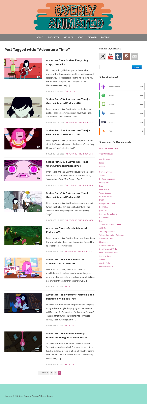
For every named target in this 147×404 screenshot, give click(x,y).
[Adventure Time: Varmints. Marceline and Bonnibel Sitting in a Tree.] (23, 303)
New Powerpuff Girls (108, 249)
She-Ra (102, 175)
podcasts (88, 122)
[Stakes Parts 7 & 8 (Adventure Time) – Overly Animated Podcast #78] (23, 107)
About (39, 37)
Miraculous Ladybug (108, 148)
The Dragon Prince (107, 231)
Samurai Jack (105, 256)
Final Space (104, 189)
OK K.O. (102, 228)
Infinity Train (104, 182)
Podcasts (53, 37)
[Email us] (134, 56)
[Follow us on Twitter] (102, 56)
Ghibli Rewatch (105, 159)
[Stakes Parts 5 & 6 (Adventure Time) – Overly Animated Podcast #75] (23, 139)
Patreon (105, 37)
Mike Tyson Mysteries (108, 252)
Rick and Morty (105, 196)
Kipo (101, 186)
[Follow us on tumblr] (118, 56)
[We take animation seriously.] (73, 16)
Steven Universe (106, 172)
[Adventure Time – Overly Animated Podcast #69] (23, 235)
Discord (92, 37)
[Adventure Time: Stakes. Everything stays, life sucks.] (23, 69)
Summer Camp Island (108, 214)
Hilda (101, 221)
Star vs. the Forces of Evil (110, 224)
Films (101, 163)
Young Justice (105, 193)
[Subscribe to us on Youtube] (110, 56)
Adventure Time (74, 122)
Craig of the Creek (107, 203)
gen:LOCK (103, 210)
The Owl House (106, 153)
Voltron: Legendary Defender (111, 235)
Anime (102, 166)
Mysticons (103, 242)
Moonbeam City (106, 266)
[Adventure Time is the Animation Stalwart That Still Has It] (23, 268)
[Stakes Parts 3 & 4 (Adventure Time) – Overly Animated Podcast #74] (23, 170)
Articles (68, 37)
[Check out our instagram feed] (126, 56)
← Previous (44, 373)
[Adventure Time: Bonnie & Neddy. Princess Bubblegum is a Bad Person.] (23, 342)
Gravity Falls (104, 263)
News (80, 37)
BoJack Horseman (107, 179)
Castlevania (104, 217)
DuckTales (103, 207)
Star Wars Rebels (106, 245)
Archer (102, 259)
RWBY (101, 200)
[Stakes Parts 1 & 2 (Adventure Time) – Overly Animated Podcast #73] (23, 201)
